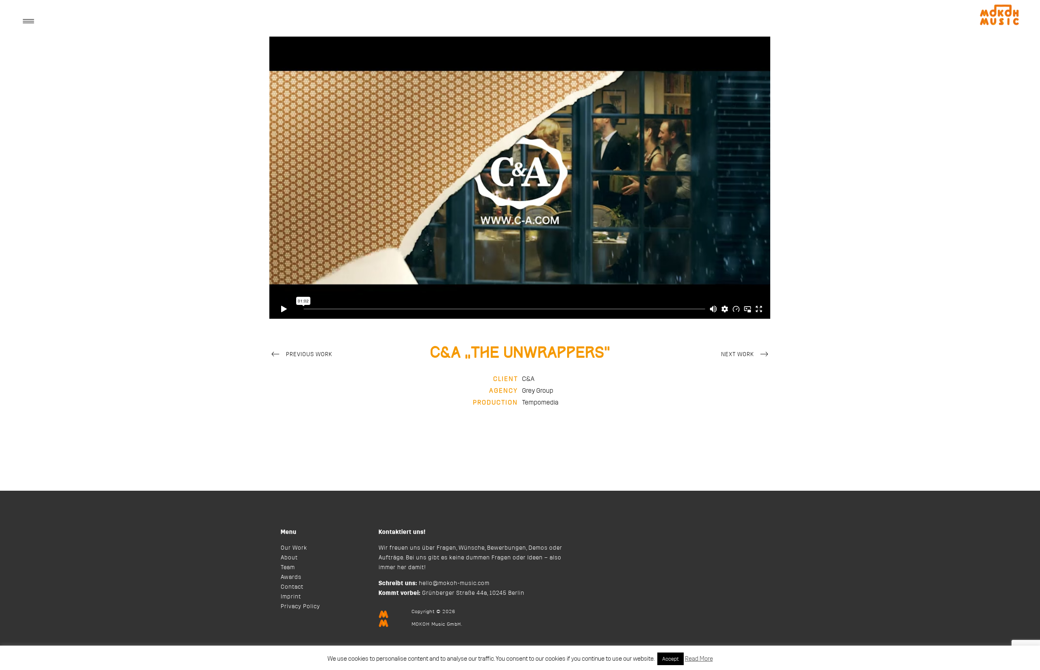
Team (288, 567)
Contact (292, 587)
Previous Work (309, 354)
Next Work (737, 354)
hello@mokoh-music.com (454, 583)
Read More (699, 659)
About (289, 558)
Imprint (291, 597)
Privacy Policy (300, 606)
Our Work (294, 548)
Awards (291, 577)
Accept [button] (670, 658)
